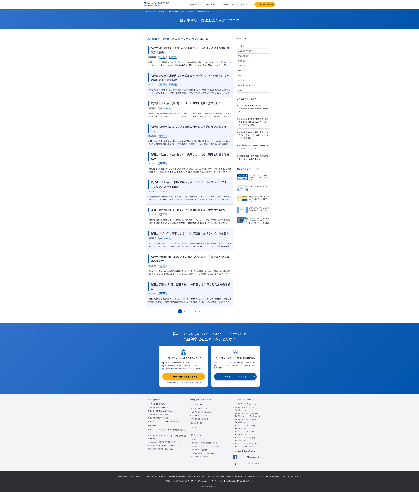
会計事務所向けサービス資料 (158, 414)
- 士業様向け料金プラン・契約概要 (202, 453)
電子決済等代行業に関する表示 (245, 476)
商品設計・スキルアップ (246, 85)
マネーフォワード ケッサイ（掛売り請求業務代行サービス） (167, 431)
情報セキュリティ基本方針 (156, 476)
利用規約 (172, 476)
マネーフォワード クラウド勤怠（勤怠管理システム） (244, 439)
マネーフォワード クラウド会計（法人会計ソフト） (244, 408)
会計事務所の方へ (195, 4)
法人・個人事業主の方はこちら (245, 451)
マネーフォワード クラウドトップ (244, 404)
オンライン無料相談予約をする (183, 376)
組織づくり (242, 70)
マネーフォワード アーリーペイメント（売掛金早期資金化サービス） (168, 437)
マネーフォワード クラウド (156, 11)
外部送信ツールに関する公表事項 (219, 476)
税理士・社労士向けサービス (176, 11)
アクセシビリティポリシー (292, 476)
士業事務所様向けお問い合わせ (158, 407)
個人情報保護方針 (137, 476)
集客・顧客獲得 (243, 56)
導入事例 (226, 4)
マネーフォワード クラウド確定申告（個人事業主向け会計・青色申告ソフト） (247, 415)
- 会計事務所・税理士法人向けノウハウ (203, 443)
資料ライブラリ (246, 4)
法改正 (240, 75)
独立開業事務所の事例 (245, 51)
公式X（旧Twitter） (253, 463)
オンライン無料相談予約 (264, 4)
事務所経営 (242, 61)
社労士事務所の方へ (213, 4)
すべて (240, 90)
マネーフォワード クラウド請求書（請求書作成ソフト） (244, 421)
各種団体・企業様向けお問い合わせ (160, 411)
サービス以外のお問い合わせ (269, 476)
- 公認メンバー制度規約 (198, 450)
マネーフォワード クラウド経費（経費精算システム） (244, 427)
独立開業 (241, 46)
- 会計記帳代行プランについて (200, 412)
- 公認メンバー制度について (200, 408)
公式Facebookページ (254, 457)
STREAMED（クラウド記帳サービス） (161, 449)
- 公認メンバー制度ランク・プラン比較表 (204, 446)
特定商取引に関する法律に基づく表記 (191, 476)
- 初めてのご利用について (199, 419)
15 (195, 311)
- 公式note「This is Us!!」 (199, 457)
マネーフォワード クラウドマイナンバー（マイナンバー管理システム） (247, 445)
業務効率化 (242, 66)
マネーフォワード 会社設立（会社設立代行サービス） (166, 445)
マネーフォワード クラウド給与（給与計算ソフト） (244, 433)
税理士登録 (242, 80)
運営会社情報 (122, 476)
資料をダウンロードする (235, 376)
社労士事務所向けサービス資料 (158, 418)
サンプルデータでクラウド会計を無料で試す (163, 421)
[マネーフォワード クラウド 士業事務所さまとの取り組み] (156, 4)
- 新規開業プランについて (199, 415)
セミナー (235, 4)
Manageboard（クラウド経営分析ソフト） (163, 442)
